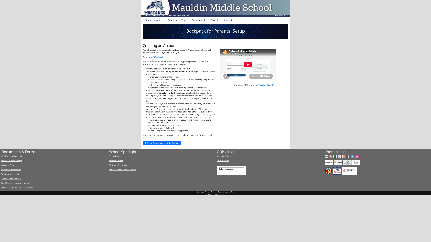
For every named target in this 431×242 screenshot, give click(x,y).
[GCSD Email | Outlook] (327, 156)
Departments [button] (199, 20)
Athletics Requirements (11, 178)
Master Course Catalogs (11, 160)
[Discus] (338, 162)
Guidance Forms (8, 165)
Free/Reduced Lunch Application (15, 183)
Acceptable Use (228, 192)
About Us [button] (158, 20)
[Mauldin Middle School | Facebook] (348, 156)
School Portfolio (116, 160)
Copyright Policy (203, 192)
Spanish (270, 85)
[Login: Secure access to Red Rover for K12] (331, 156)
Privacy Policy (216, 192)
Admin (223, 194)
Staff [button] (185, 20)
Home (148, 20)
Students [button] (228, 20)
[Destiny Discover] (329, 162)
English (262, 85)
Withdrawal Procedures (11, 174)
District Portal (223, 160)
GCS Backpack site (159, 57)
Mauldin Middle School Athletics (122, 169)
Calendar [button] (173, 20)
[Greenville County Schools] (344, 156)
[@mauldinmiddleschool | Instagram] (357, 156)
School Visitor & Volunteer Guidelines (17, 187)
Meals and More (224, 156)
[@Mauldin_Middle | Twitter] (353, 156)
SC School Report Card (118, 165)
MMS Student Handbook (11, 156)
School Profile (115, 156)
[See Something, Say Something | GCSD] (340, 156)
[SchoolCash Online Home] (347, 162)
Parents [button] (215, 20)
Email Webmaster (212, 194)
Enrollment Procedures (11, 169)
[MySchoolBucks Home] (356, 162)
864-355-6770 (174, 15)
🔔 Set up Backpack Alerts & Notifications (161, 143)
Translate (237, 172)
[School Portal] (335, 156)
